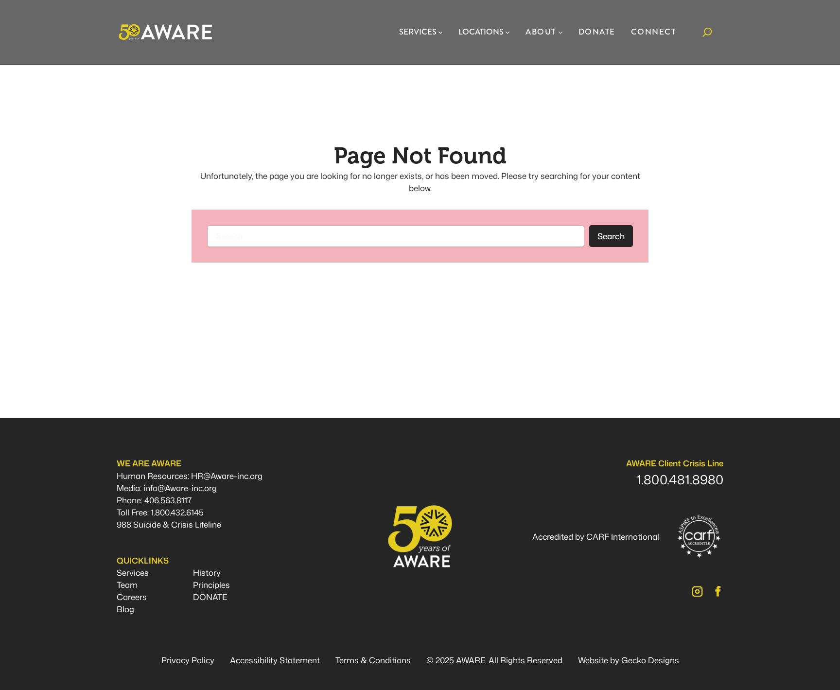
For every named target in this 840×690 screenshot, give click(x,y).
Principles (211, 584)
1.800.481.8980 (679, 479)
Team (127, 584)
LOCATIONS (481, 31)
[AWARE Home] (165, 32)
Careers (132, 596)
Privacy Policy (187, 660)
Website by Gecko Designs (628, 660)
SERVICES (418, 31)
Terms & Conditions (373, 660)
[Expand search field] (707, 32)
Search (611, 236)
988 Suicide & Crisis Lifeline (169, 524)
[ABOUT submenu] (560, 32)
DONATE (210, 596)
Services (133, 572)
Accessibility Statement (275, 660)
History (207, 572)
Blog (125, 609)
